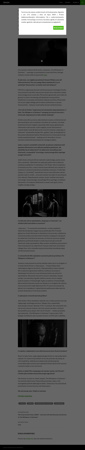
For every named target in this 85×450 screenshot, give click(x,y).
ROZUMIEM (58, 28)
